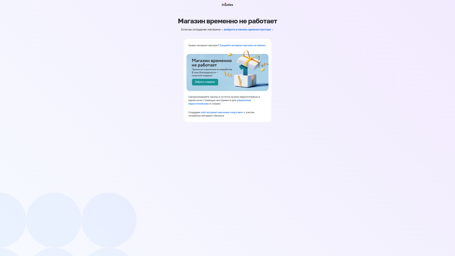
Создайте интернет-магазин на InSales (243, 45)
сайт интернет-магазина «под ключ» (222, 112)
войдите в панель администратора (247, 29)
